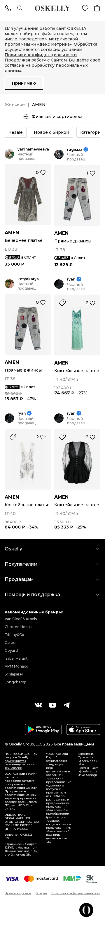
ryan (71, 279)
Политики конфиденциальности (41, 54)
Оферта (41, 893)
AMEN (12, 232)
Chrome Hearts (18, 627)
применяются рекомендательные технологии (19, 764)
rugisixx (74, 149)
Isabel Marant (16, 658)
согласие (14, 65)
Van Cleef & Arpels (21, 619)
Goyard (11, 650)
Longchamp (15, 682)
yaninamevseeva (33, 149)
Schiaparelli (14, 674)
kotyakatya (28, 279)
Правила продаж (18, 893)
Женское (15, 104)
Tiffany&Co (14, 634)
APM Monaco (16, 666)
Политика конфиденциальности (75, 893)
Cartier (11, 642)
